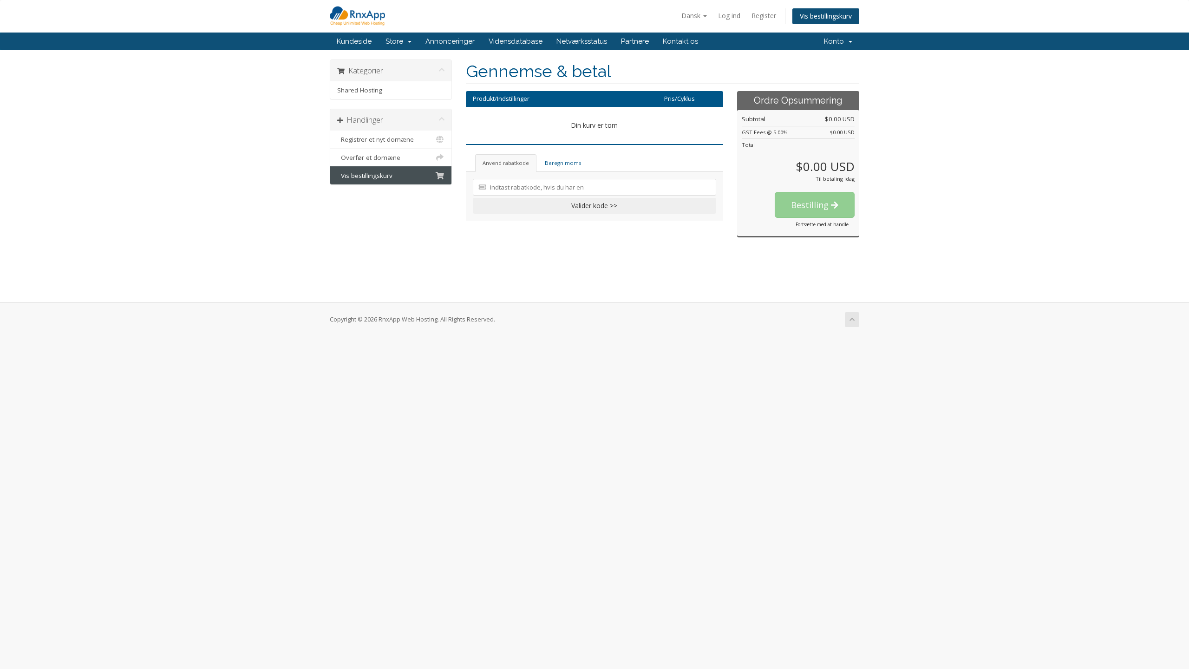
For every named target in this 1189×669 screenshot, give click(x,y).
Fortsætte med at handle (822, 224)
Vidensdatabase (515, 41)
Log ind (729, 15)
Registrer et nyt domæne (375, 139)
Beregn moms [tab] (563, 162)
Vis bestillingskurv (826, 16)
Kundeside (354, 41)
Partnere (635, 41)
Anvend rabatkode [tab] (506, 162)
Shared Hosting (359, 90)
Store (396, 41)
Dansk (691, 15)
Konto (836, 41)
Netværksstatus (581, 41)
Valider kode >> (594, 205)
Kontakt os (680, 41)
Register (763, 15)
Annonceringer (450, 41)
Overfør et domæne (368, 157)
